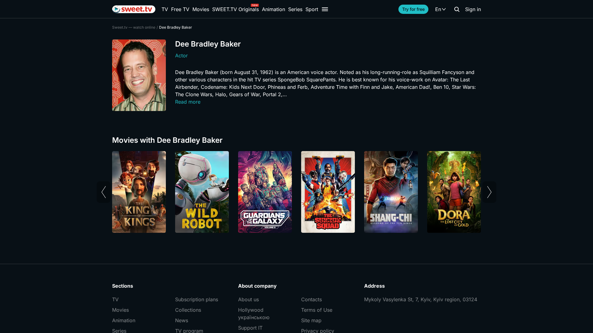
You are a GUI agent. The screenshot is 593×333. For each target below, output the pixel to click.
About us (248, 299)
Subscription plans (196, 299)
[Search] (457, 9)
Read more (187, 102)
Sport (311, 9)
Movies (200, 9)
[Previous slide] (104, 192)
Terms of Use (316, 310)
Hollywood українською (253, 313)
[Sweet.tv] (133, 9)
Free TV (180, 9)
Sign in (473, 9)
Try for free (413, 9)
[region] (296, 192)
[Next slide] (489, 192)
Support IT (250, 328)
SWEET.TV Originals (235, 9)
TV (165, 9)
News (181, 320)
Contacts (311, 299)
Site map (311, 320)
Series (295, 9)
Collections (188, 310)
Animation (273, 9)
